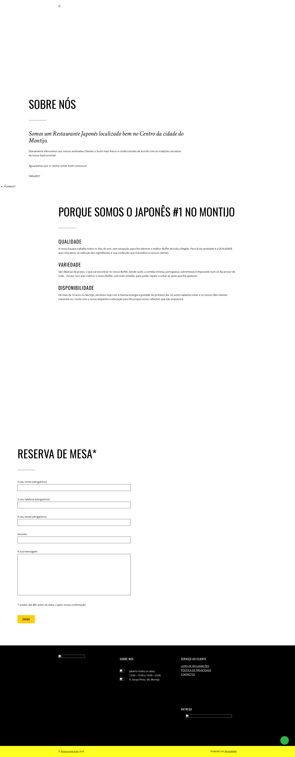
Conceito (164, 7)
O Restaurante (180, 7)
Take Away (207, 7)
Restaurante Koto (70, 751)
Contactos (221, 7)
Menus (195, 7)
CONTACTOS (188, 674)
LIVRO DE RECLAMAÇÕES (195, 666)
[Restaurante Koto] (84, 7)
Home (153, 7)
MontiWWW (231, 751)
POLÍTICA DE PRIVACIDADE (196, 670)
